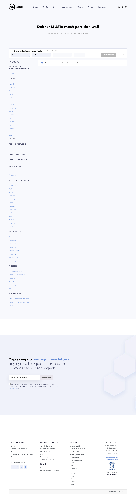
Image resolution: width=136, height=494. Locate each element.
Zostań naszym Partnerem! (50, 470)
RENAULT (12, 209)
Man (10, 125)
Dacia (65, 33)
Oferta (45, 7)
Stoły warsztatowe (16, 271)
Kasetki (11, 281)
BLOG (13, 459)
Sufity (11, 149)
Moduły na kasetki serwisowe (19, 302)
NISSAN (12, 199)
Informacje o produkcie (19, 448)
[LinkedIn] (21, 467)
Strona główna (52, 33)
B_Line (13, 451)
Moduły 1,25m (14, 257)
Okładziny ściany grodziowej (22, 160)
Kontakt (102, 7)
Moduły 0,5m (13, 247)
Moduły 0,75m (14, 250)
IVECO (11, 220)
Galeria (80, 7)
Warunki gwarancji (47, 457)
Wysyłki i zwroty (46, 446)
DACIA (11, 226)
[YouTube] (25, 467)
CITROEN (12, 185)
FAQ (41, 454)
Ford (10, 101)
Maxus (11, 135)
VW (10, 213)
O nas (35, 7)
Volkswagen (13, 104)
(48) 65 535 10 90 (112, 459)
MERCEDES (13, 196)
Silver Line (12, 240)
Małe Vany (12, 172)
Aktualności (67, 7)
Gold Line (12, 244)
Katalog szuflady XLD (77, 448)
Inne (10, 288)
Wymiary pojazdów (47, 459)
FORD (11, 192)
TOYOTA (12, 223)
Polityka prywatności (47, 448)
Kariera (42, 467)
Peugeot (12, 121)
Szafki (11, 305)
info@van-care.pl (112, 457)
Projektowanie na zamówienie (22, 454)
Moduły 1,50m (14, 261)
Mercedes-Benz (76, 460)
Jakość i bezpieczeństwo (20, 457)
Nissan (11, 115)
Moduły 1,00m (14, 254)
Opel (10, 118)
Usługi (91, 7)
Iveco (11, 132)
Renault (12, 111)
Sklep (55, 7)
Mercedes (12, 108)
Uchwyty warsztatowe (17, 274)
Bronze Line (13, 237)
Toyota (11, 128)
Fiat (10, 98)
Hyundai (12, 84)
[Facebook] (13, 467)
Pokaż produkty (108, 54)
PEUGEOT (12, 206)
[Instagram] (17, 467)
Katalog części (75, 446)
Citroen (11, 91)
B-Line (11, 74)
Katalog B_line (75, 451)
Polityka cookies (46, 451)
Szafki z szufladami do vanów (19, 299)
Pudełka (12, 278)
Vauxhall (12, 87)
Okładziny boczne (17, 154)
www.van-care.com (18, 462)
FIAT (10, 189)
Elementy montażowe (17, 285)
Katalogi (73, 443)
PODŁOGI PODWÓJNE (17, 144)
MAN (11, 216)
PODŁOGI (60, 33)
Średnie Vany (13, 175)
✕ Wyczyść (121, 54)
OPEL (11, 202)
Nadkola (13, 139)
